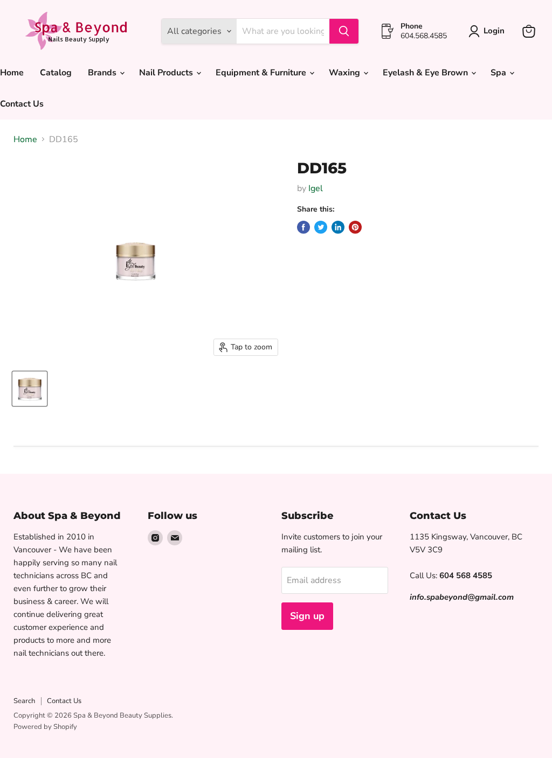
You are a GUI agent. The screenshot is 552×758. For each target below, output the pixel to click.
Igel (315, 188)
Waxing (345, 73)
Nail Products (167, 73)
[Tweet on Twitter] (320, 227)
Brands (103, 73)
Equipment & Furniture (262, 73)
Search (24, 701)
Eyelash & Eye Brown (426, 73)
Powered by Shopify (45, 727)
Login (494, 30)
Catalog (56, 73)
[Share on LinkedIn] (338, 227)
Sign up (307, 615)
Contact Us (64, 701)
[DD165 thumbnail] (29, 388)
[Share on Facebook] (303, 227)
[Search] (343, 31)
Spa (499, 73)
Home (25, 139)
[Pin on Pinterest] (355, 227)
